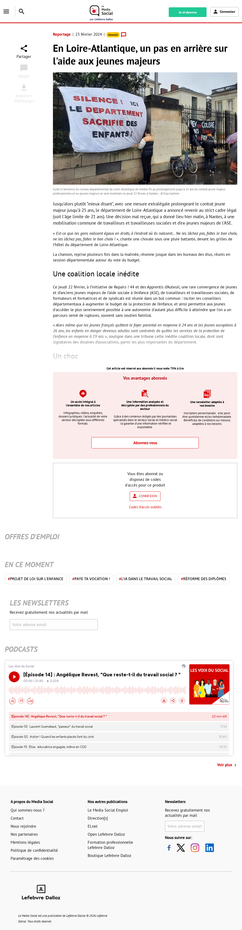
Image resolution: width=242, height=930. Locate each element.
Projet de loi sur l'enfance (35, 579)
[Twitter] (182, 847)
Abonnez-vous (145, 442)
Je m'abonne (188, 12)
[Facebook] (169, 847)
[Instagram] (195, 847)
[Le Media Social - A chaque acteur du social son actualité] (106, 13)
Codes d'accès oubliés (145, 507)
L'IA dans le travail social (145, 579)
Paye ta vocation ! (91, 579)
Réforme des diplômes (203, 579)
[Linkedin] (208, 847)
